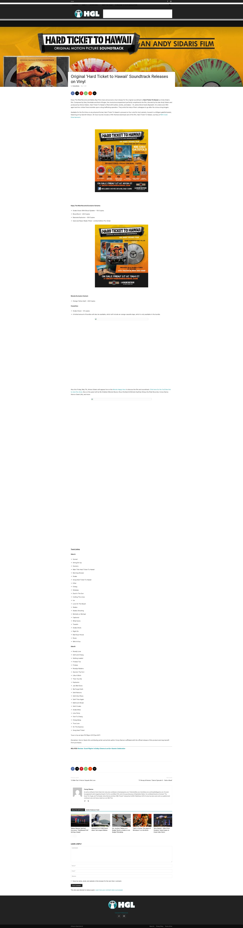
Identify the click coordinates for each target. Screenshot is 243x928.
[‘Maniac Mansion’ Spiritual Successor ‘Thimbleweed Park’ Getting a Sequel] (80, 820)
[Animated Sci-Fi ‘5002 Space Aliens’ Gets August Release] (101, 820)
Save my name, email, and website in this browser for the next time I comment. (97, 881)
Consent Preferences (121, 913)
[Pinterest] (81, 93)
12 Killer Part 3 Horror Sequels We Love (83, 780)
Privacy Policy (159, 926)
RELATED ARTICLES (78, 810)
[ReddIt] (90, 93)
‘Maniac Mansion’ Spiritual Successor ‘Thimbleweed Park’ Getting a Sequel (79, 830)
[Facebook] (167, 1)
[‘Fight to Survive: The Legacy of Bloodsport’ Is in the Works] (142, 820)
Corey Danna (76, 86)
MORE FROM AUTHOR (92, 810)
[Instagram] (170, 1)
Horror (75, 5)
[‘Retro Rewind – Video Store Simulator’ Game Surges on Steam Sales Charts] (163, 820)
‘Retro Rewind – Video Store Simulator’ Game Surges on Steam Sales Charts (162, 830)
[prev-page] (72, 836)
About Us (152, 926)
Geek (83, 5)
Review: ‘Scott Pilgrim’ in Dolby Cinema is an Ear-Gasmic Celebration (101, 748)
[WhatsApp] (86, 93)
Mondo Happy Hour (119, 389)
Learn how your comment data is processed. (109, 890)
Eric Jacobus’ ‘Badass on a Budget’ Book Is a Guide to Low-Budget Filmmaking (121, 830)
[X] (77, 93)
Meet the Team (107, 5)
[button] (170, 5)
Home (72, 1)
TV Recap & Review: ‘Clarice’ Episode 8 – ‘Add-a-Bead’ (155, 780)
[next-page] (75, 836)
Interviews (94, 5)
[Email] (94, 93)
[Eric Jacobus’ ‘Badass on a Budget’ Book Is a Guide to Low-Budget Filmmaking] (121, 820)
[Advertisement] (137, 14)
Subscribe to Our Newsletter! (126, 5)
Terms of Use (168, 926)
